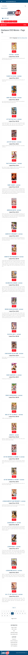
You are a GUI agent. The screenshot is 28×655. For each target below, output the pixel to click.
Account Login (4, 24)
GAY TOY (15, 21)
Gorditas (11, 435)
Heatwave (17, 54)
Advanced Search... (4, 8)
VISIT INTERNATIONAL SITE (11, 1)
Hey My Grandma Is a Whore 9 (11, 479)
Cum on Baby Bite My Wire (11, 353)
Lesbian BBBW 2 (11, 546)
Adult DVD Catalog (14, 632)
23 (4, 615)
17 (14, 613)
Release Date (24, 37)
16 (12, 613)
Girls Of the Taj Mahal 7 (11, 414)
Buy (14, 51)
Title (18, 37)
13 (4, 613)
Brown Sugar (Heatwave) (11, 309)
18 (17, 613)
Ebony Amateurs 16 (11, 375)
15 (9, 613)
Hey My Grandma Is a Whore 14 (12, 457)
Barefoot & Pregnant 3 (11, 234)
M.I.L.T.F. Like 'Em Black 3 (11, 594)
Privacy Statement (14, 644)
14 (7, 613)
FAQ (14, 630)
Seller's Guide (14, 629)
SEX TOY (10, 21)
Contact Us (14, 639)
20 (22, 613)
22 (2, 615)
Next (13, 607)
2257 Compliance (14, 645)
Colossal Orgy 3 (11, 334)
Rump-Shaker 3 (12, 185)
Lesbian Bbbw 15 (11, 522)
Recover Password (14, 640)
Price (21, 37)
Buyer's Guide (14, 627)
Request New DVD (14, 642)
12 (2, 613)
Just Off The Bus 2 (12, 142)
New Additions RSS (14, 634)
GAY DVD (6, 21)
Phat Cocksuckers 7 (11, 163)
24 (7, 615)
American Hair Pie (11, 210)
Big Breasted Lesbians (12, 283)
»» (11, 615)
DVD (2, 21)
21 (25, 613)
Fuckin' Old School (12, 76)
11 (23, 611)
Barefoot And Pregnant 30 (11, 256)
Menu (25, 24)
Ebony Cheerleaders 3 (12, 395)
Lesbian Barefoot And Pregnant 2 (12, 501)
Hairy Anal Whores (11, 97)
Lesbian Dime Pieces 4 (11, 570)
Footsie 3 (11, 54)
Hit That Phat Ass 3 (11, 119)
